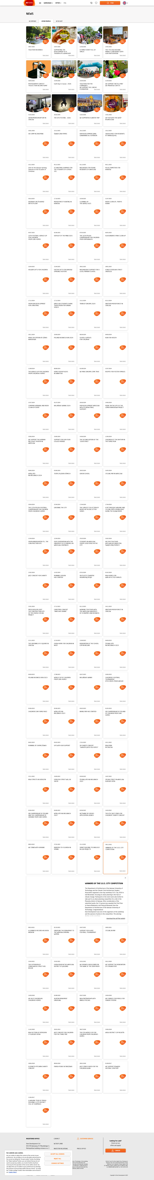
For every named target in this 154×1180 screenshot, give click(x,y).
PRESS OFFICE (81, 1148)
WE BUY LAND (58, 1143)
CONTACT (57, 1138)
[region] (38, 1162)
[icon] (96, 3)
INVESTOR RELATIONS (61, 1148)
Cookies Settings (57, 1163)
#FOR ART (59, 21)
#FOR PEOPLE (46, 21)
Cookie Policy (13, 1172)
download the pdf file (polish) (115, 918)
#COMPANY (32, 21)
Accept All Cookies (57, 1154)
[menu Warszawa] (40, 3)
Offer (57, 3)
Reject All (57, 1158)
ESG (65, 3)
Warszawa (47, 3)
